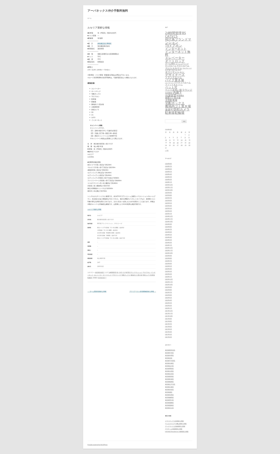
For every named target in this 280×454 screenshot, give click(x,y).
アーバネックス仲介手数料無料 (108, 10)
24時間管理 (112, 272)
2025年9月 (168, 193)
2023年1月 (168, 277)
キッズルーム (170, 65)
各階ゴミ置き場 (172, 97)
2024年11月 (169, 219)
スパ (179, 70)
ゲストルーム (183, 65)
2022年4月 (168, 300)
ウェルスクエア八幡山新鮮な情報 (175, 424)
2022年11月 (169, 282)
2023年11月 (169, 250)
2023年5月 (168, 266)
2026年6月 (168, 169)
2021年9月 (168, 319)
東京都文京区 (169, 374)
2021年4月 (168, 332)
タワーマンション (174, 71)
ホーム (89, 18)
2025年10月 (169, 190)
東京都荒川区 (169, 400)
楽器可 (169, 109)
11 (170, 140)
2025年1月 (168, 214)
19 (173, 143)
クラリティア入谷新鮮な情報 (174, 421)
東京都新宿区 (169, 376)
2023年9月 (168, 256)
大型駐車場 (171, 100)
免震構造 (169, 93)
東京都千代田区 (170, 361)
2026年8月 (168, 164)
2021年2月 (168, 337)
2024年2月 (168, 242)
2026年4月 (168, 174)
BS (117, 272)
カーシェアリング (182, 64)
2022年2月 (168, 305)
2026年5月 (168, 172)
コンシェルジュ (173, 67)
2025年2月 (168, 211)
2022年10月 (169, 284)
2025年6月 (168, 200)
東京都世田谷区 (170, 350)
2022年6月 (168, 295)
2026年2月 (168, 179)
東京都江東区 (169, 387)
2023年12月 (169, 248)
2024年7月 (168, 229)
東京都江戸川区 (170, 384)
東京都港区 (168, 392)
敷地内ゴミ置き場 (136, 275)
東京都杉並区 (169, 379)
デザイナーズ (116, 275)
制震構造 (180, 95)
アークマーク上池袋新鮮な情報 (175, 426)
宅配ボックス (125, 275)
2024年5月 (168, 235)
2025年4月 (168, 206)
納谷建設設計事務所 (104, 43)
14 (181, 140)
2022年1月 (168, 308)
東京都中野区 (169, 355)
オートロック (107, 275)
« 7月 (166, 151)
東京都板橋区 (169, 382)
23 (189, 143)
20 (177, 143)
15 (185, 140)
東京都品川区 (169, 366)
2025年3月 (168, 208)
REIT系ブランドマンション (133, 272)
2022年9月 (168, 287)
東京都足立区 (169, 408)
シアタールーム (171, 70)
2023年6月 (168, 263)
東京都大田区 (169, 371)
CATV (120, 272)
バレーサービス (169, 83)
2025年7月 (168, 198)
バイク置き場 (174, 80)
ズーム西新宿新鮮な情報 (97, 291)
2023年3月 (168, 271)
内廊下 (177, 93)
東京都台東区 (169, 363)
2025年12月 (169, 185)
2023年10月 (169, 253)
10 (166, 140)
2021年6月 (168, 327)
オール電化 (170, 63)
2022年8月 (168, 290)
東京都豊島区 (169, 405)
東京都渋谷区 (99, 272)
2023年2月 (168, 274)
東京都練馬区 (169, 397)
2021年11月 (169, 313)
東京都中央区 (169, 353)
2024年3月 (168, 240)
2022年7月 (168, 292)
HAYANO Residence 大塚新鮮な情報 (176, 432)
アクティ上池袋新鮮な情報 (173, 429)
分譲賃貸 (170, 95)
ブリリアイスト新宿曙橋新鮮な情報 (142, 291)
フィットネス (171, 84)
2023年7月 (168, 261)
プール (180, 85)
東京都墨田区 (169, 369)
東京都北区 (168, 358)
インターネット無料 (177, 53)
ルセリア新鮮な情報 (94, 209)
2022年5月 (168, 298)
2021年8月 (168, 321)
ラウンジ (187, 89)
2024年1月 (168, 245)
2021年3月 (168, 334)
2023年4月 (168, 269)
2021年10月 (169, 316)
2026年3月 (168, 177)
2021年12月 (169, 311)
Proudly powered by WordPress (97, 445)
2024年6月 (168, 232)
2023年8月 (168, 258)
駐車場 (152, 275)
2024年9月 (168, 224)
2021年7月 (168, 324)
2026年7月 (168, 166)
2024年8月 (168, 227)
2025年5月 (168, 203)
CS (124, 272)
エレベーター (98, 275)
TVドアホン (146, 272)
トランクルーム (173, 77)
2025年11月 (169, 187)
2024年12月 (169, 216)
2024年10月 (169, 221)
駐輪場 (90, 278)
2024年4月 (168, 237)
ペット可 (171, 87)
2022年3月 (168, 303)
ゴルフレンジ (187, 68)
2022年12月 (169, 279)
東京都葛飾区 (169, 403)
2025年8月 (168, 195)
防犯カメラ (146, 275)
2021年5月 (168, 329)
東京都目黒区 (169, 395)
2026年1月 (168, 182)
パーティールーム (182, 82)
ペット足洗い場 (173, 89)
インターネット (175, 49)
